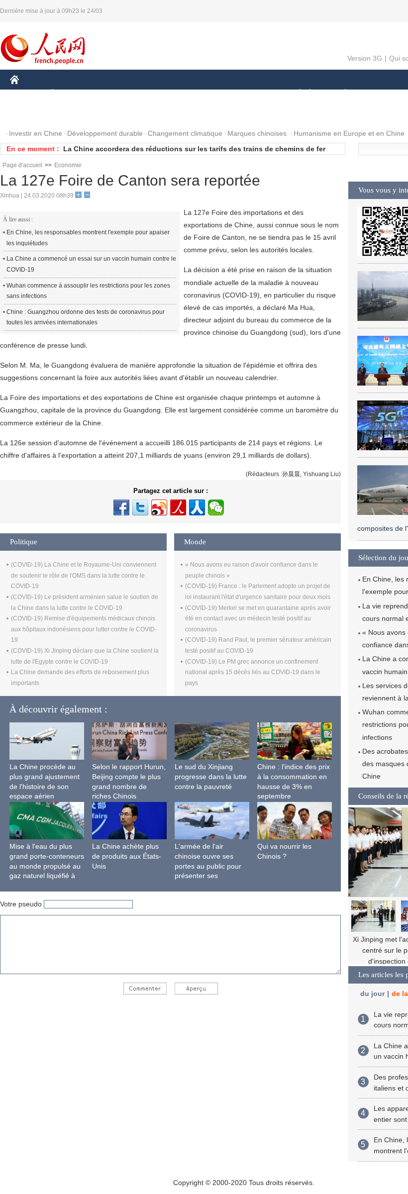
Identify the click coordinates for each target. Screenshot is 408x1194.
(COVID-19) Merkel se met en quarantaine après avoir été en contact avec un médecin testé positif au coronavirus (258, 618)
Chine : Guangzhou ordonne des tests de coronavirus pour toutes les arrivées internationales (85, 317)
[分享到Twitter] (140, 507)
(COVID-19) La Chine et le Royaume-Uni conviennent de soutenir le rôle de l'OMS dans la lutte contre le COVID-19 (83, 575)
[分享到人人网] (197, 507)
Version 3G (364, 58)
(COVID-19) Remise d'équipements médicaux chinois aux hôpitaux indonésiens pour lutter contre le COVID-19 (84, 629)
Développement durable (105, 133)
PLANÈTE (340, 94)
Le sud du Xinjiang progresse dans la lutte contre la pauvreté (211, 776)
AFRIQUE (160, 94)
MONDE (117, 94)
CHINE (27, 94)
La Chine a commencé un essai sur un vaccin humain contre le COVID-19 (91, 264)
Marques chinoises (257, 133)
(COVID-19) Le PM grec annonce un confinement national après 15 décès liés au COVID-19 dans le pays (252, 672)
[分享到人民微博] (178, 507)
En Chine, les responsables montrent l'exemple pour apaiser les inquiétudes (88, 238)
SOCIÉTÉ (295, 94)
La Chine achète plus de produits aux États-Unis (126, 856)
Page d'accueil (22, 165)
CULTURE (250, 94)
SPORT (380, 94)
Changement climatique (185, 133)
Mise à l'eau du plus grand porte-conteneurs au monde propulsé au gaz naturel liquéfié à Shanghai (46, 865)
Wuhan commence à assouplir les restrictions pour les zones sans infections (88, 291)
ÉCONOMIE (71, 94)
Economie (68, 165)
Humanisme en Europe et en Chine (349, 133)
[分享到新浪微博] (159, 507)
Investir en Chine (35, 133)
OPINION (31, 113)
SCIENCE (204, 94)
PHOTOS (74, 113)
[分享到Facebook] (121, 507)
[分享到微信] (216, 507)
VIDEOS (115, 113)
